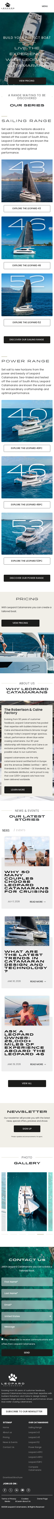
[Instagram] (28, 1490)
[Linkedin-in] (16, 1490)
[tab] (6, 830)
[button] (44, 5)
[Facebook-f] (5, 1490)
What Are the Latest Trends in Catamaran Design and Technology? (25, 961)
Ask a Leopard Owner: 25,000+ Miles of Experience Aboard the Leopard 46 (24, 1043)
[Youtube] (22, 1490)
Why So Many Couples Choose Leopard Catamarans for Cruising (26, 881)
